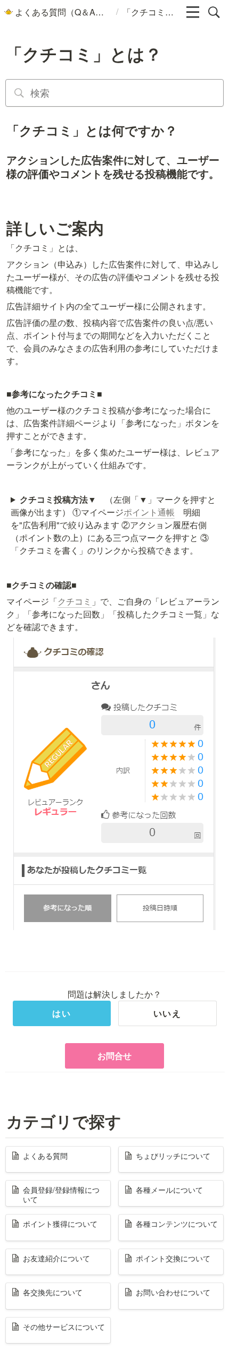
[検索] (214, 12)
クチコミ (75, 601)
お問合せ (114, 1055)
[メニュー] (192, 12)
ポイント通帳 (149, 512)
